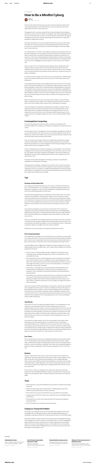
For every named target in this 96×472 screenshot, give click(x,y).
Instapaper (42, 403)
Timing (63, 392)
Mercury (48, 395)
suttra (32, 252)
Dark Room (34, 390)
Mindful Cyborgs (54, 66)
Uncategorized (28, 11)
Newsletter (16, 3)
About (10, 3)
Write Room (48, 390)
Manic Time (52, 392)
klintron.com (48, 3)
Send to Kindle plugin (50, 403)
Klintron (31, 19)
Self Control (52, 384)
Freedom (38, 384)
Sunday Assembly (45, 25)
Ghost (89, 462)
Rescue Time (37, 392)
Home (6, 3)
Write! (62, 388)
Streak (57, 399)
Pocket (37, 403)
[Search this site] (90, 3)
